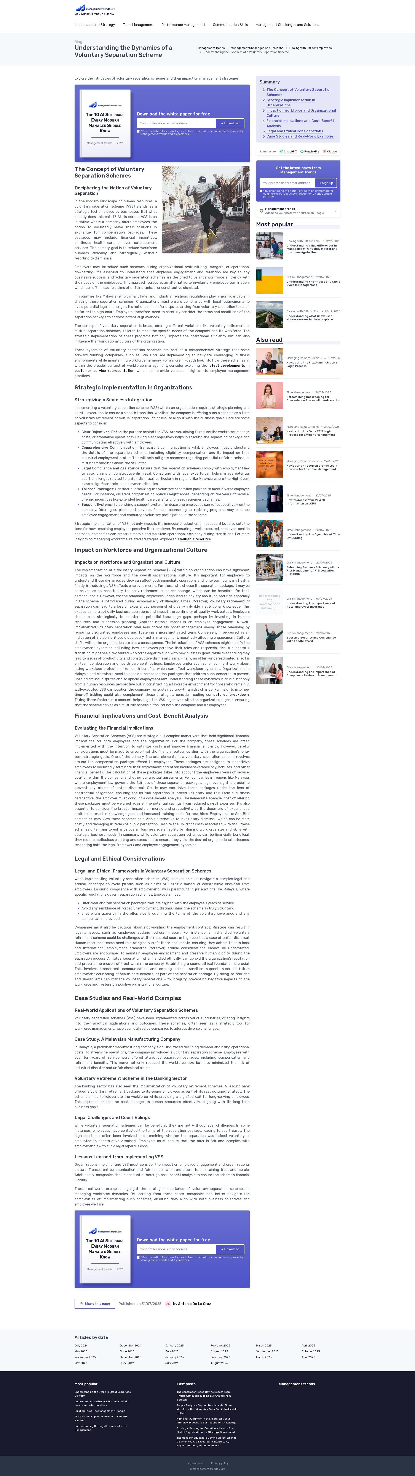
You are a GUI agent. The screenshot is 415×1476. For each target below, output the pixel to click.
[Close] (285, 706)
